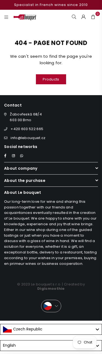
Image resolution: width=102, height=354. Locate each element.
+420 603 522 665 (27, 128)
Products (51, 79)
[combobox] (51, 329)
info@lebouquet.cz (28, 137)
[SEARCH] (74, 16)
